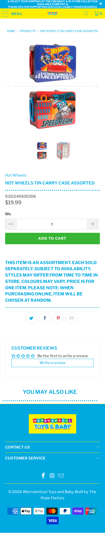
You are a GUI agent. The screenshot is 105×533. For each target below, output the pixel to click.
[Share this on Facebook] (44, 318)
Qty (8, 214)
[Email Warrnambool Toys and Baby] (61, 476)
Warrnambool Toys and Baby (48, 491)
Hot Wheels (16, 175)
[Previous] (9, 86)
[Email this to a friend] (71, 318)
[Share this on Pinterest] (58, 318)
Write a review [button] (52, 363)
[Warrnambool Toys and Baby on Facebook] (43, 476)
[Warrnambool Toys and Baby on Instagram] (52, 476)
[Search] (86, 13)
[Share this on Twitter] (31, 318)
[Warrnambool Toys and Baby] (52, 13)
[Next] (96, 86)
